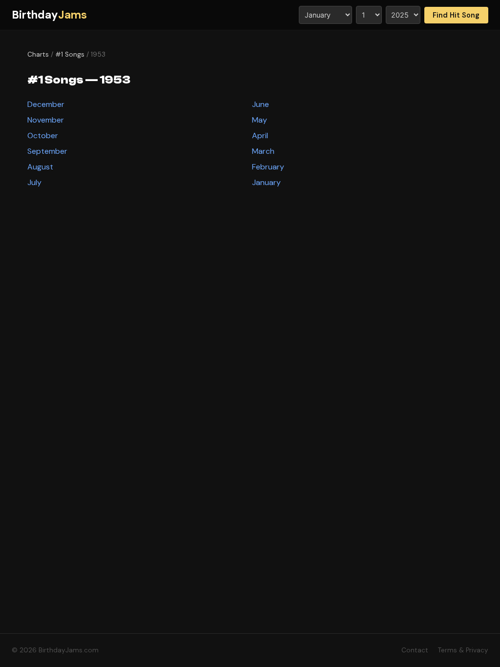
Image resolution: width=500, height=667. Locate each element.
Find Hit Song (456, 15)
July (34, 182)
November (45, 120)
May (259, 120)
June (260, 104)
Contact (414, 650)
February (268, 167)
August (40, 167)
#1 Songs (69, 54)
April (260, 135)
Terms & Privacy (463, 650)
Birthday (49, 15)
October (42, 135)
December (45, 104)
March (263, 151)
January (266, 182)
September (47, 151)
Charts (38, 54)
